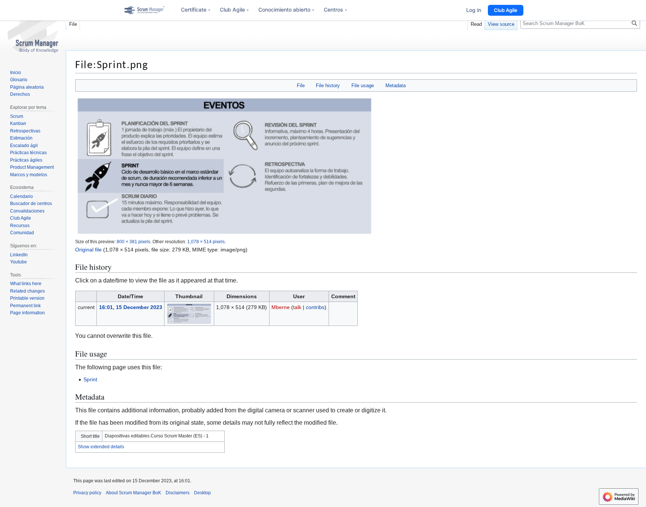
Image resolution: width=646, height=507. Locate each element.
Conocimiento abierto (286, 9)
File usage (362, 85)
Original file (88, 250)
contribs (315, 307)
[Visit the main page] (33, 30)
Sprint (90, 379)
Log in (473, 10)
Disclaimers (178, 492)
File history (328, 85)
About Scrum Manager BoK (133, 492)
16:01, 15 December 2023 (130, 307)
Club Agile (234, 9)
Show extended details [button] (101, 446)
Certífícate (195, 9)
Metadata (395, 85)
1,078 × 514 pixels (206, 241)
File (301, 85)
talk (297, 307)
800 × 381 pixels (133, 241)
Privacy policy (87, 492)
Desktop (202, 492)
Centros (335, 9)
